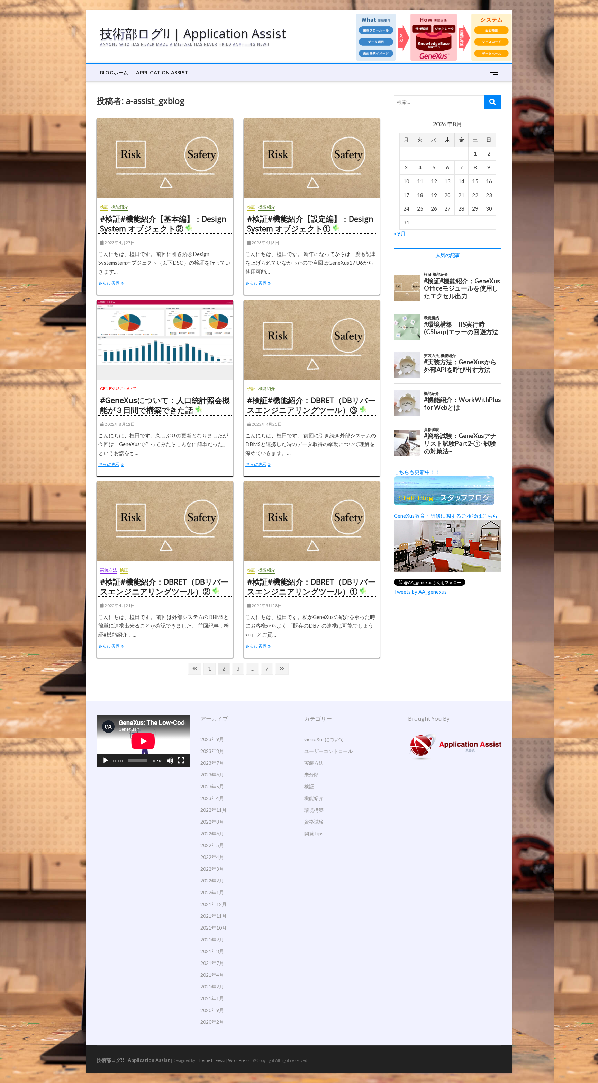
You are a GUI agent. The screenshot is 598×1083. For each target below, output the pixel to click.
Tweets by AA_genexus (420, 591)
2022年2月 (212, 881)
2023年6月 (212, 775)
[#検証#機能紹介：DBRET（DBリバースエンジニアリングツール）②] (165, 521)
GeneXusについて (118, 388)
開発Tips (314, 833)
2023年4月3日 (265, 242)
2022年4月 (212, 857)
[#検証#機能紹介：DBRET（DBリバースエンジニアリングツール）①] (312, 521)
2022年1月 (212, 892)
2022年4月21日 (119, 605)
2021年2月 (212, 986)
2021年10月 (213, 928)
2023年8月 (212, 751)
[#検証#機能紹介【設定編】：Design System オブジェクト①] (312, 158)
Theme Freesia (211, 1060)
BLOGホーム (114, 73)
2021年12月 (213, 904)
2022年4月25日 (266, 424)
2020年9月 (212, 1010)
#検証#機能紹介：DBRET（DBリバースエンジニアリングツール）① (311, 586)
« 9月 (400, 233)
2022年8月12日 (119, 424)
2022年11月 (213, 810)
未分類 (311, 775)
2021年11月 (213, 916)
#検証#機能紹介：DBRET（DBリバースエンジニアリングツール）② (164, 586)
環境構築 (314, 810)
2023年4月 (212, 798)
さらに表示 (114, 284)
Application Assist (162, 73)
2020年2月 (212, 1022)
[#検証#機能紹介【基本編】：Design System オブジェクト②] (165, 158)
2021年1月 (212, 998)
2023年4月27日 (119, 242)
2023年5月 (212, 786)
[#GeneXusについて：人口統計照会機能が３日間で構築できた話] (165, 340)
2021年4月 (212, 975)
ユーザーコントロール (328, 751)
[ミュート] (169, 760)
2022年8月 (212, 822)
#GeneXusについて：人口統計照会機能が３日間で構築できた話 (165, 405)
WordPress (239, 1060)
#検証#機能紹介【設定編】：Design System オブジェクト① (310, 223)
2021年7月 (212, 963)
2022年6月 (212, 833)
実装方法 (108, 569)
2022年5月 (212, 845)
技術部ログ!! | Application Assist (193, 33)
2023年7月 (212, 763)
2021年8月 (212, 951)
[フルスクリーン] (181, 760)
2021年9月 (212, 939)
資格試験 (314, 822)
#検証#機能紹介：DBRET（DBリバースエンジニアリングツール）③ (311, 405)
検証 (104, 207)
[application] (143, 741)
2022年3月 (212, 869)
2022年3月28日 (266, 605)
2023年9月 (212, 739)
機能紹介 (119, 207)
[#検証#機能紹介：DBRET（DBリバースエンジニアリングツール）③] (312, 340)
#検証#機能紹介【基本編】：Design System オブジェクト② (163, 223)
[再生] (105, 760)
